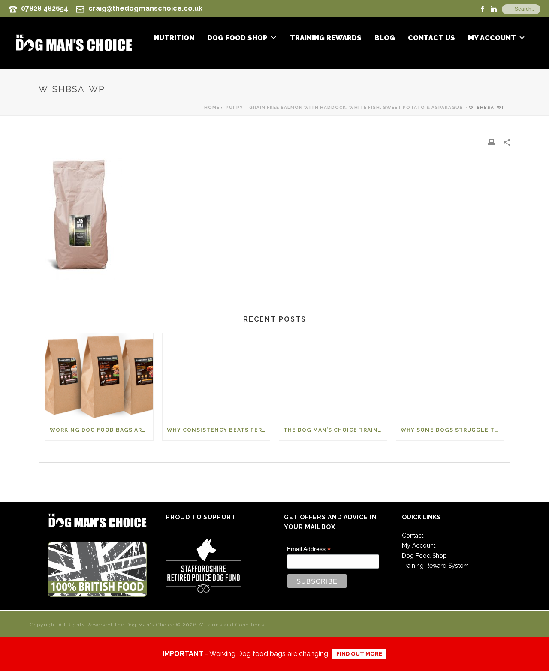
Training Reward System (435, 565)
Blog (384, 38)
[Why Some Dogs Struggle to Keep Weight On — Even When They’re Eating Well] (450, 376)
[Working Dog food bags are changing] (99, 376)
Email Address (309, 549)
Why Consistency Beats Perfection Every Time (218, 430)
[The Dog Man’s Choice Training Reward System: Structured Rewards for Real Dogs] (333, 376)
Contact (412, 535)
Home (212, 107)
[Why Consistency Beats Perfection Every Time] (216, 376)
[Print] (491, 142)
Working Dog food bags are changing (101, 430)
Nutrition (174, 38)
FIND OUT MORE (359, 653)
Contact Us (431, 38)
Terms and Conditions (234, 625)
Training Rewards (326, 38)
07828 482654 (44, 8)
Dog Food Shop (237, 38)
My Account (492, 38)
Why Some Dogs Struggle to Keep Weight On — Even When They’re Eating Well (452, 430)
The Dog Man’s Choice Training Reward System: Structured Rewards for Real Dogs (335, 430)
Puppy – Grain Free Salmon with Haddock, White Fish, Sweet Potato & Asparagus (344, 107)
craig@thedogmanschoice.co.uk (145, 8)
